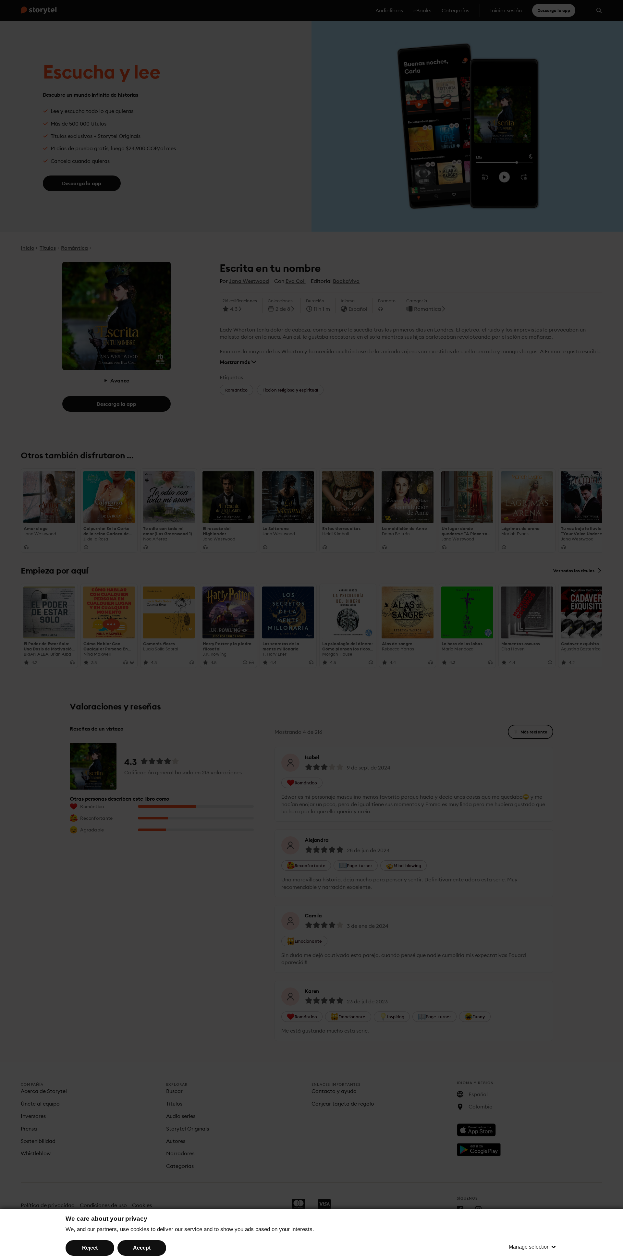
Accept (142, 1248)
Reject (90, 1248)
